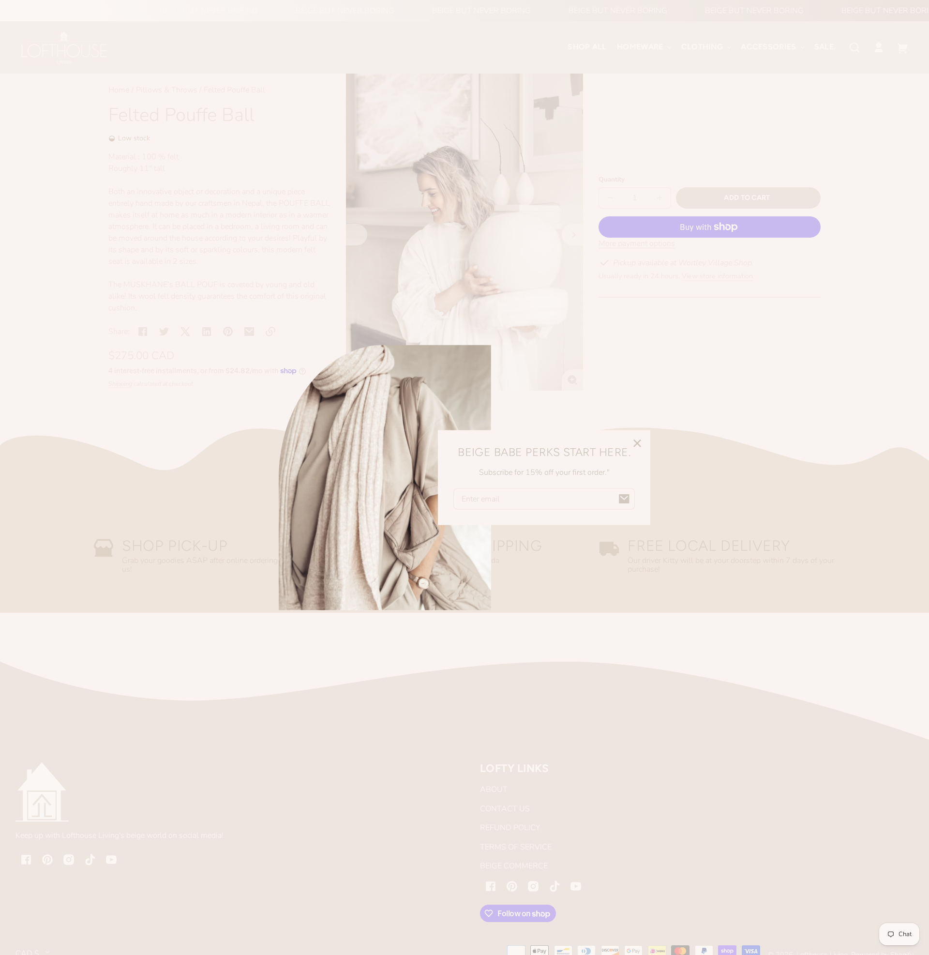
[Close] (637, 443)
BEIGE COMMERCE (514, 866)
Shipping (120, 383)
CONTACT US (505, 808)
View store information (717, 276)
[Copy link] (270, 331)
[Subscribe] (624, 498)
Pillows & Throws (166, 90)
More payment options (637, 243)
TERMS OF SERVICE (516, 847)
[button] (854, 47)
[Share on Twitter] (164, 331)
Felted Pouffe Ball (234, 90)
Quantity (612, 179)
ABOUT (494, 789)
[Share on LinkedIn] (206, 331)
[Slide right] (572, 234)
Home (118, 90)
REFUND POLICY (510, 827)
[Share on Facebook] (142, 331)
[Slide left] (356, 234)
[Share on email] (249, 331)
